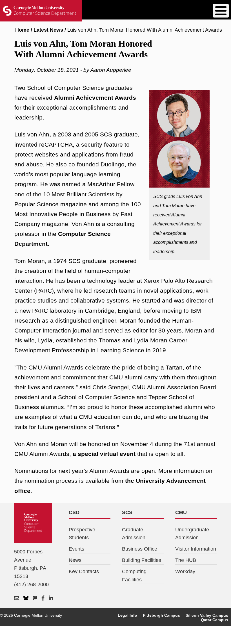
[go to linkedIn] (51, 598)
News (75, 560)
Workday (185, 571)
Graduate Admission (133, 534)
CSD (74, 512)
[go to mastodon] (35, 598)
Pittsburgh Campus (161, 615)
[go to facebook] (43, 598)
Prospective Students (82, 534)
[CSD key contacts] (16, 598)
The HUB (185, 560)
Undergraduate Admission (192, 534)
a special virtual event (104, 454)
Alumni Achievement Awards (95, 97)
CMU (181, 512)
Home (22, 30)
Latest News (48, 30)
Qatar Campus (214, 620)
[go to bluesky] (25, 598)
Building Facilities (141, 560)
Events (76, 549)
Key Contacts (84, 571)
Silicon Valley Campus (207, 615)
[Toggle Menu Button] (221, 11)
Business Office (139, 549)
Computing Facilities (134, 575)
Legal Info (127, 615)
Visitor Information (195, 549)
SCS (127, 512)
